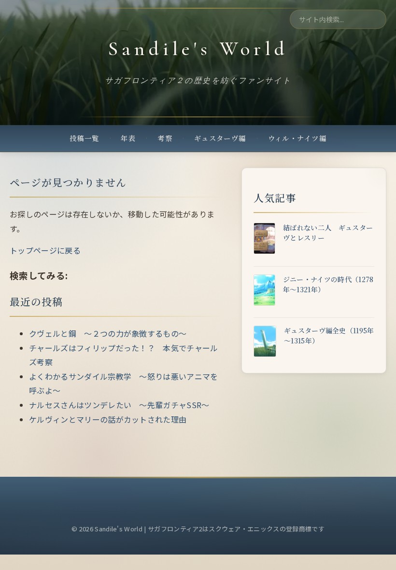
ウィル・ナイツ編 (297, 138)
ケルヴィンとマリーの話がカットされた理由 (107, 419)
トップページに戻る (45, 250)
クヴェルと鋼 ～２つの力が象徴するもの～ (107, 333)
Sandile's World (198, 49)
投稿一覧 (84, 138)
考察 (164, 138)
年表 (128, 138)
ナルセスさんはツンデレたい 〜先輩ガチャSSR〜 (119, 405)
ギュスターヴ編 (220, 138)
